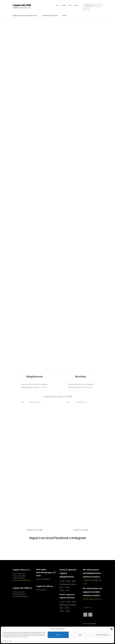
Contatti (76, 5)
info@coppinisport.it (22, 596)
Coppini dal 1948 (22, 5)
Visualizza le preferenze (102, 635)
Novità (64, 15)
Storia (70, 5)
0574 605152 (87, 387)
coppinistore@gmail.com (23, 580)
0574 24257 (43, 387)
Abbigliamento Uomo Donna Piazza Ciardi (25, 15)
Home (57, 5)
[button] (111, 629)
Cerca (86, 9)
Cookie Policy (5, 640)
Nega (80, 635)
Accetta (58, 635)
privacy (10, 640)
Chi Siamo (63, 5)
